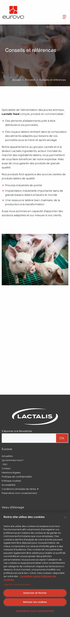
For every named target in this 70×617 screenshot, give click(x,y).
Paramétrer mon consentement (19, 493)
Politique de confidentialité (17, 476)
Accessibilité (8, 484)
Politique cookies (11, 480)
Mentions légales (11, 472)
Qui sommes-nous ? (12, 460)
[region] (35, 564)
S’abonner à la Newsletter (17, 431)
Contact (6, 468)
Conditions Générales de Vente (19, 489)
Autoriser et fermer (35, 592)
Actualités (7, 456)
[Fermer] (65, 517)
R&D (5, 464)
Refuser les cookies (35, 602)
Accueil (16, 79)
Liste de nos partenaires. (17, 584)
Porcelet (30, 79)
